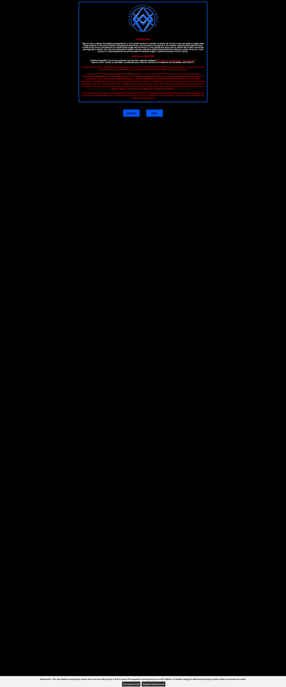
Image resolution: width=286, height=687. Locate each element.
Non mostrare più (131, 684)
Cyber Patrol (189, 60)
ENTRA (131, 113)
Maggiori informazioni (153, 684)
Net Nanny (176, 60)
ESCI (154, 113)
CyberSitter (163, 60)
